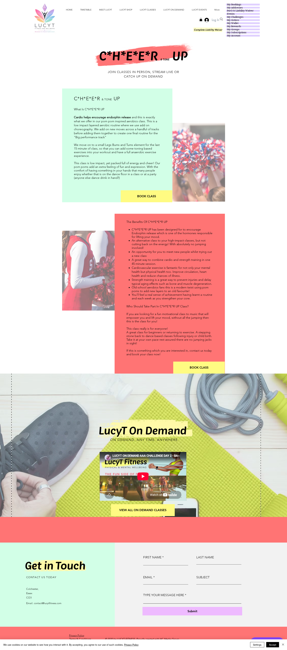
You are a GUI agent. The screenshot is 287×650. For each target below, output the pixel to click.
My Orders (233, 20)
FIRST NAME (152, 557)
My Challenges (235, 17)
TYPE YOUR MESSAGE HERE (163, 595)
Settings (257, 644)
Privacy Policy (131, 644)
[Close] (283, 644)
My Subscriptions (236, 32)
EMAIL (147, 577)
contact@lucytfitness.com (47, 603)
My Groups (233, 29)
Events (231, 14)
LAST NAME (205, 557)
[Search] (221, 19)
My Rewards (234, 26)
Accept (272, 644)
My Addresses (235, 8)
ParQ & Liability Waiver (240, 11)
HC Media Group (169, 639)
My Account (233, 36)
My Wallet (233, 23)
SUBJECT (203, 577)
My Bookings (234, 4)
